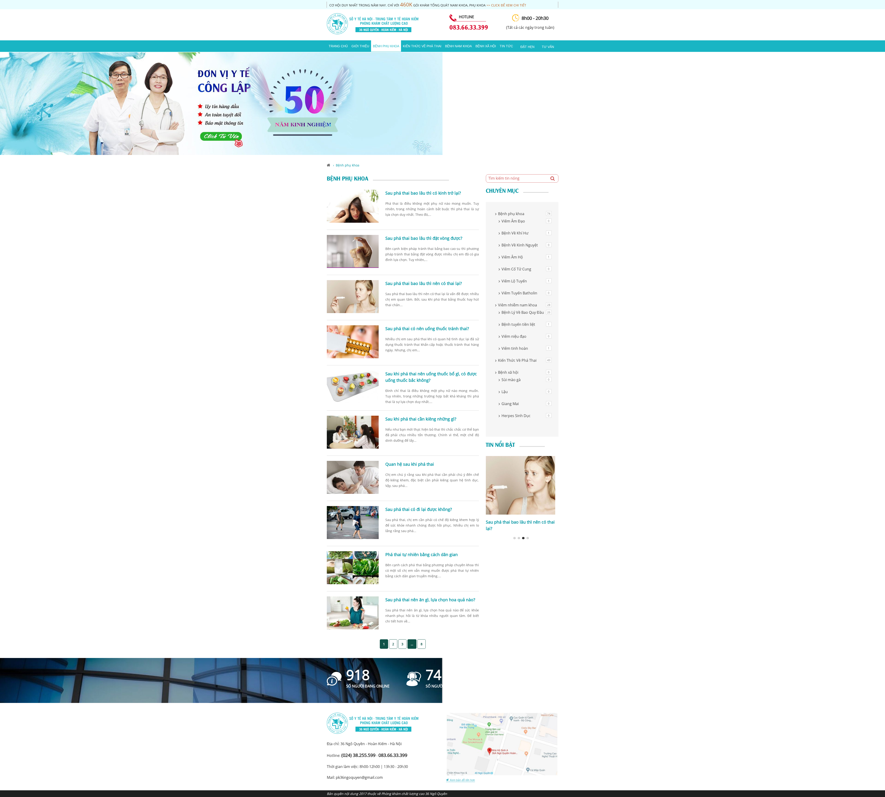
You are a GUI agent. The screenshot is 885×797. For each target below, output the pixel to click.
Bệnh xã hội (485, 46)
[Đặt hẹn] (517, 44)
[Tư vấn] (538, 44)
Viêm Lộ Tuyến (514, 281)
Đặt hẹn (527, 47)
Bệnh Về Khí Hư (515, 233)
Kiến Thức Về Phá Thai (422, 46)
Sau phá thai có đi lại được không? (418, 509)
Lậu (505, 391)
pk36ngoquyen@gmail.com (359, 777)
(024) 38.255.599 (358, 755)
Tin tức (506, 46)
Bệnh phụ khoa (386, 46)
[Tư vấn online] (221, 153)
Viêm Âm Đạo (513, 221)
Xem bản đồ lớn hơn (462, 780)
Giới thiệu (360, 46)
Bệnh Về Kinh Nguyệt (520, 245)
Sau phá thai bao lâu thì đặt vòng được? (423, 238)
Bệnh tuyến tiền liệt (518, 324)
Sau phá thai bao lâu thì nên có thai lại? (423, 283)
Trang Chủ (338, 46)
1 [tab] (514, 538)
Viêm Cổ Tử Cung (516, 269)
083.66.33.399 (468, 27)
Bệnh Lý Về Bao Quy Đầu (523, 312)
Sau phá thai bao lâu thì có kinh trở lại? (423, 193)
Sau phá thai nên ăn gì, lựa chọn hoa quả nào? (430, 599)
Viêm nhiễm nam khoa (517, 305)
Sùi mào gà (511, 379)
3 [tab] (523, 538)
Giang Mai (510, 403)
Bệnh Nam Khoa (458, 46)
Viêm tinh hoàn (515, 348)
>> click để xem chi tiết (506, 5)
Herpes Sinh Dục (516, 415)
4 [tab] (527, 538)
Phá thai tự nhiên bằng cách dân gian (421, 554)
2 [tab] (519, 538)
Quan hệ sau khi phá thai (409, 464)
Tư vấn (548, 47)
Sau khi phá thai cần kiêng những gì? (420, 419)
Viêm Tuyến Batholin (519, 293)
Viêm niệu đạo (514, 336)
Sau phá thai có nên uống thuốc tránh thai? (427, 328)
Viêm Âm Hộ (512, 257)
